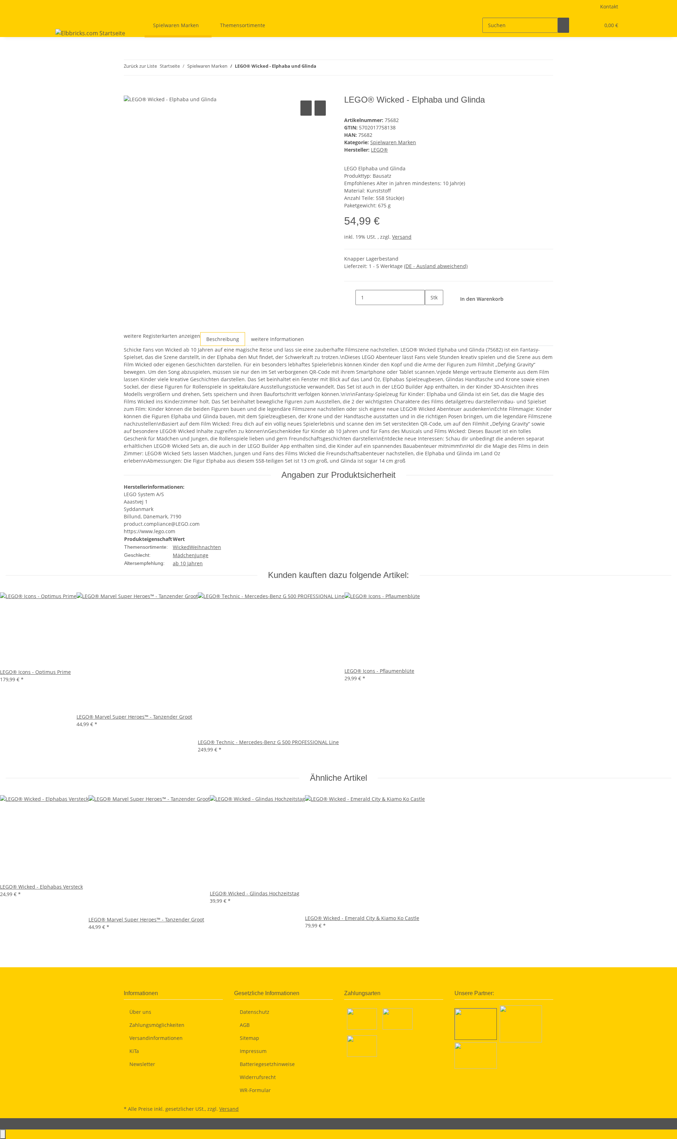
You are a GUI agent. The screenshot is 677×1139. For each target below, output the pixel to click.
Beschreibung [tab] (222, 339)
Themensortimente (242, 25)
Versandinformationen (156, 1038)
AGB (245, 1025)
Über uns (140, 1012)
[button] (580, 25)
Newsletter (142, 1064)
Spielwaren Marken (393, 142)
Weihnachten (205, 547)
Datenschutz (254, 1012)
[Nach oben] (3, 1134)
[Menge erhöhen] (430, 312)
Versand (401, 236)
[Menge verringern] (349, 297)
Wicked (181, 547)
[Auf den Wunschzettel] (320, 108)
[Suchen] (563, 25)
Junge (201, 555)
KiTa (134, 1051)
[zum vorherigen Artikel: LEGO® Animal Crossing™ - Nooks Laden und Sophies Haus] (322, 67)
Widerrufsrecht (258, 1077)
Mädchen (184, 555)
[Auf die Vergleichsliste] (306, 108)
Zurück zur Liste (140, 66)
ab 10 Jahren (188, 563)
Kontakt (609, 6)
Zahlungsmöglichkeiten (156, 1025)
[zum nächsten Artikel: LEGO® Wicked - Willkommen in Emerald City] (334, 67)
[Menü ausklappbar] (62, 19)
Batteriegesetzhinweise (267, 1064)
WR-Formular (255, 1090)
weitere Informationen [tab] (277, 339)
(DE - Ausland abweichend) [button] (436, 266)
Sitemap (249, 1038)
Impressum (253, 1051)
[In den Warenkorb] (129, 91)
